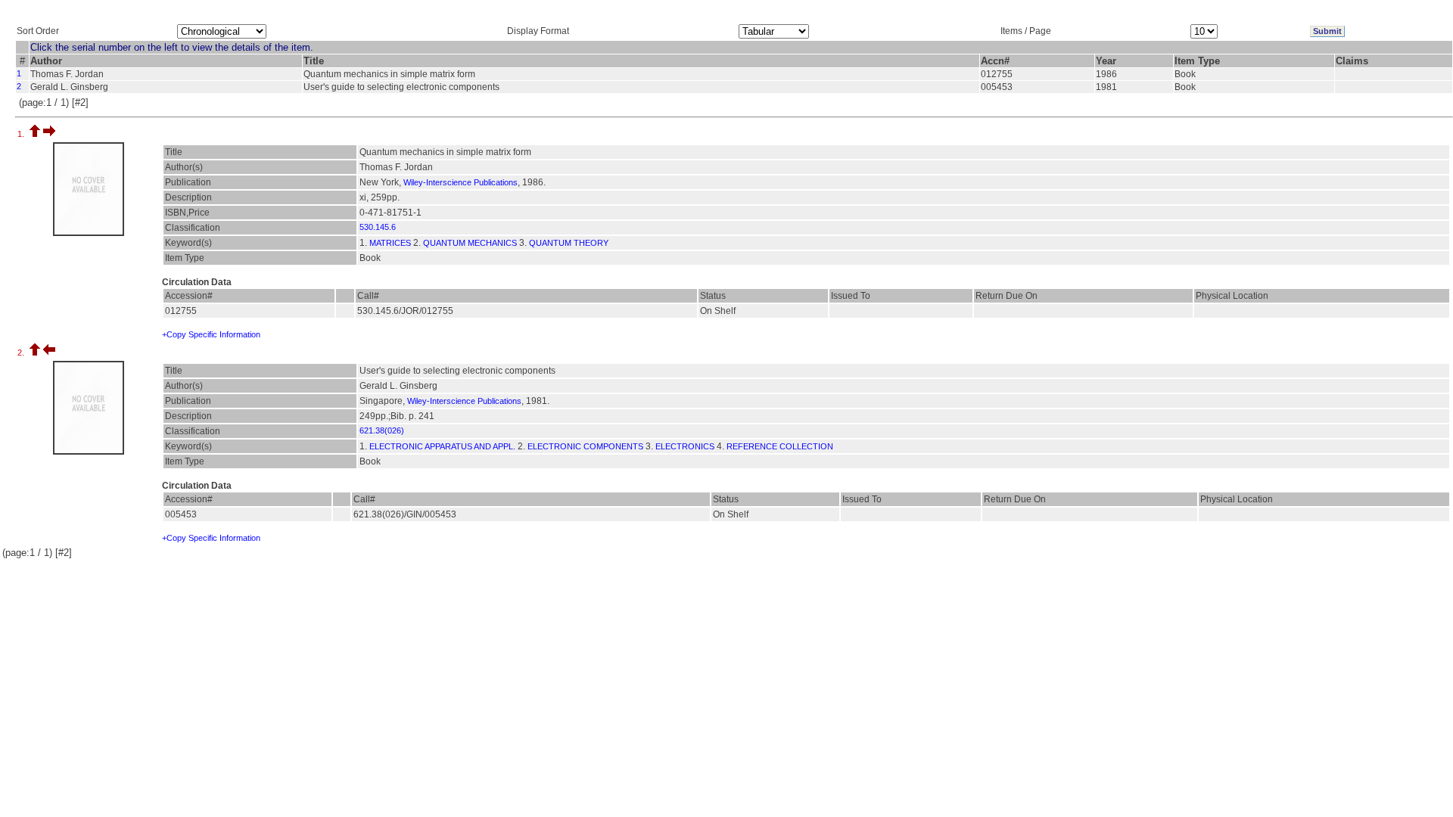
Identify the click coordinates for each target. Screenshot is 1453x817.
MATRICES (390, 242)
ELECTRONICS (684, 446)
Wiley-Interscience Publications (460, 182)
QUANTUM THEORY (568, 242)
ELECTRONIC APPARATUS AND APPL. (442, 446)
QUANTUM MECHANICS (470, 242)
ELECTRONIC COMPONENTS (585, 446)
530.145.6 (377, 226)
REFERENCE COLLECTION (779, 446)
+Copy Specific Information (211, 334)
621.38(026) (381, 430)
